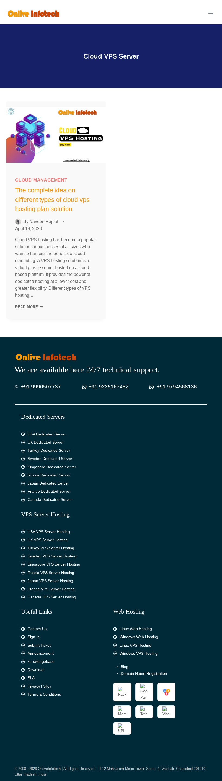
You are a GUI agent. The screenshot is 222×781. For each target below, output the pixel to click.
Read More (30, 307)
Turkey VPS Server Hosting (51, 548)
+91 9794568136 (177, 386)
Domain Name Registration (144, 673)
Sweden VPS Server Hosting (52, 556)
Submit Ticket (39, 645)
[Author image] (18, 222)
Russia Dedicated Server (49, 475)
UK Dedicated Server (46, 442)
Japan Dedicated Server (48, 483)
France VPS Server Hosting (51, 589)
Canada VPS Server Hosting (52, 597)
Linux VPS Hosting (135, 645)
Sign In (34, 637)
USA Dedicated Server (47, 434)
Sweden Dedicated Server (50, 458)
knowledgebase (41, 661)
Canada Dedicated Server (50, 499)
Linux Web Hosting (136, 629)
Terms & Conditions (44, 694)
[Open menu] (210, 13)
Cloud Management (41, 180)
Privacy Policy (39, 686)
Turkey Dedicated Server (49, 450)
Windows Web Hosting (139, 637)
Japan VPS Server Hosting (50, 581)
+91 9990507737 (41, 386)
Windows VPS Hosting (139, 653)
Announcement (41, 653)
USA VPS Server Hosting (49, 532)
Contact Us (37, 629)
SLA (31, 678)
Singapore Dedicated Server (52, 467)
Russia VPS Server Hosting (51, 572)
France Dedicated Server (49, 491)
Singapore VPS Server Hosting (54, 564)
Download (36, 669)
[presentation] (56, 135)
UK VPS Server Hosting (48, 540)
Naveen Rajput (43, 221)
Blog (124, 666)
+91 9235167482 (109, 386)
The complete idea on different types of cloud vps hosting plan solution (52, 199)
